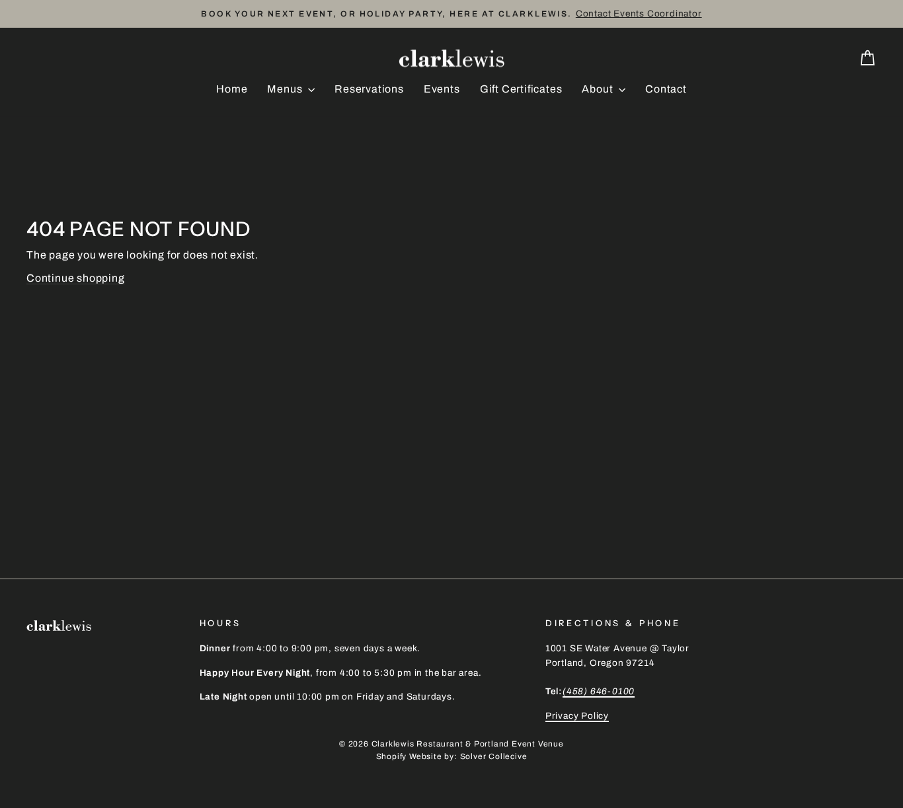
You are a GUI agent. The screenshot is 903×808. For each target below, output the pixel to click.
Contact (666, 89)
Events (442, 89)
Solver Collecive (494, 756)
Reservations (369, 89)
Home (231, 89)
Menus (286, 89)
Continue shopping (75, 278)
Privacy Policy (577, 716)
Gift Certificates (521, 89)
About (598, 89)
